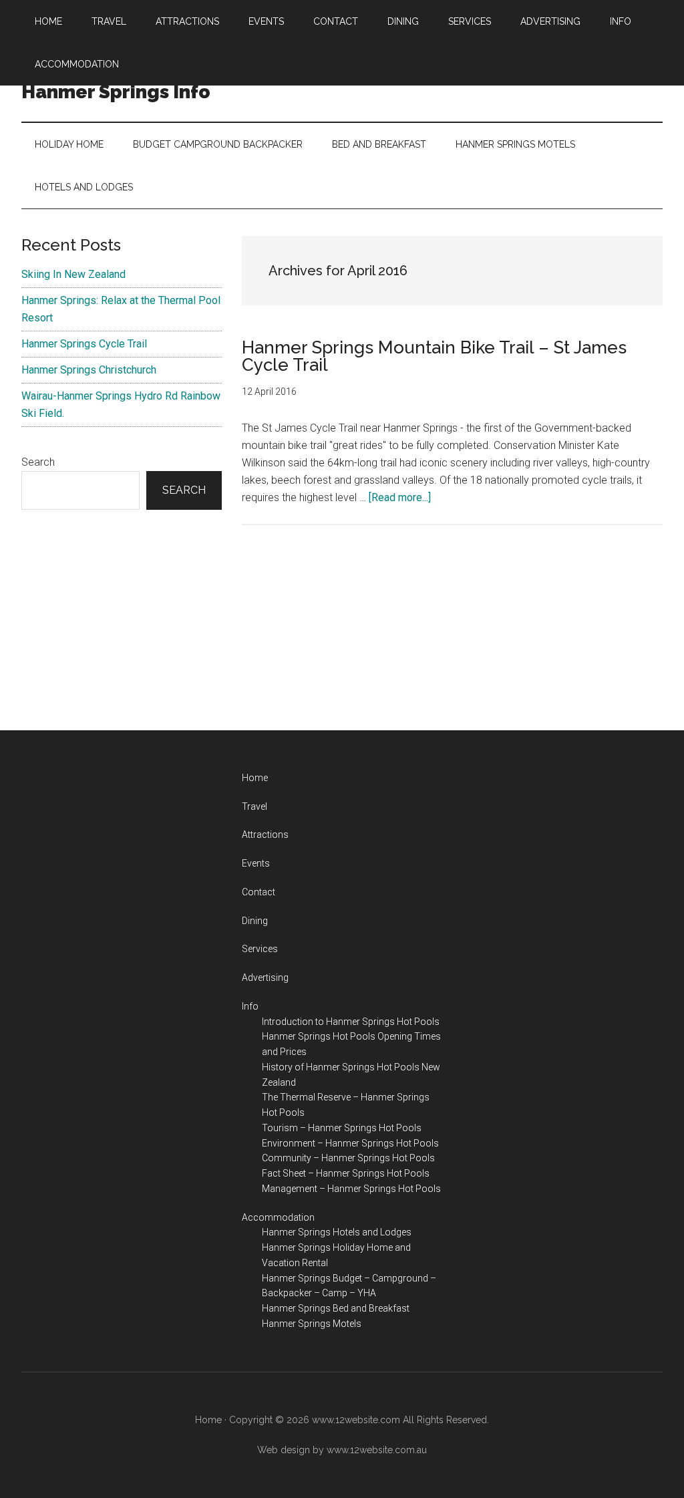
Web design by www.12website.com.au (342, 1450)
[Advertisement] (121, 620)
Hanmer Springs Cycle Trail (84, 343)
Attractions (265, 834)
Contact (258, 892)
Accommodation (278, 1217)
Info (250, 1006)
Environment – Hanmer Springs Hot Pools (350, 1143)
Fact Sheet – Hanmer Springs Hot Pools (346, 1173)
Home (255, 777)
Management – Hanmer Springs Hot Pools (351, 1188)
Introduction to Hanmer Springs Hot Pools (351, 1021)
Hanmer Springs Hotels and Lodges (336, 1232)
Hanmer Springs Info (115, 92)
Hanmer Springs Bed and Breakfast (335, 1308)
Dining (255, 920)
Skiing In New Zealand (73, 274)
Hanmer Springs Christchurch (88, 369)
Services (260, 948)
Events (256, 863)
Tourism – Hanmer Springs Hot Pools (341, 1127)
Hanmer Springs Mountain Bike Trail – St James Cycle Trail (434, 356)
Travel (254, 806)
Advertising (265, 977)
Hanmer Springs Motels (311, 1323)
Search (38, 462)
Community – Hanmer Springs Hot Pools (348, 1158)
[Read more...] (400, 497)
